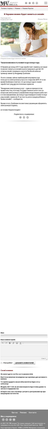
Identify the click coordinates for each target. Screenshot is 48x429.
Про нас (15, 413)
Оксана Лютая (42, 19)
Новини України (27, 8)
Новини (17, 8)
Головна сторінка (7, 8)
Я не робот (8, 363)
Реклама (23, 413)
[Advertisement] (24, 228)
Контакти (32, 413)
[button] (2, 343)
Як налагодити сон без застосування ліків (17, 374)
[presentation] (2, 343)
